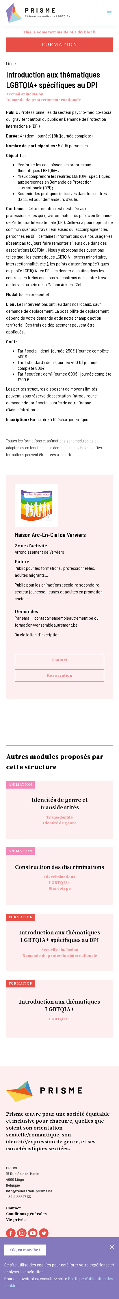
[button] (107, 13)
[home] (38, 13)
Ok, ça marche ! (25, 1250)
